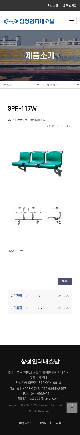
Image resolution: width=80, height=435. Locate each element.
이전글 (17, 296)
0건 (24, 119)
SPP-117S (34, 308)
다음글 (17, 308)
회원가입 (71, 5)
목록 (65, 281)
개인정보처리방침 (49, 423)
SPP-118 (33, 296)
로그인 (53, 5)
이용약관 (24, 423)
